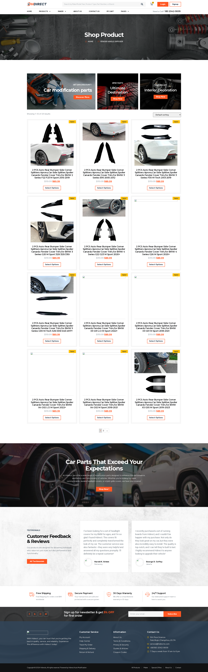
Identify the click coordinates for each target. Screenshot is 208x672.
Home (29, 11)
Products (43, 11)
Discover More (82, 97)
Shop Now (117, 99)
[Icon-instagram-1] (40, 614)
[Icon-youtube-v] (46, 614)
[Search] (142, 4)
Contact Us (94, 11)
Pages (123, 11)
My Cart (110, 11)
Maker (60, 11)
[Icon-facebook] (29, 614)
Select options (52, 188)
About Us (77, 11)
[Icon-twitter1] (34, 614)
